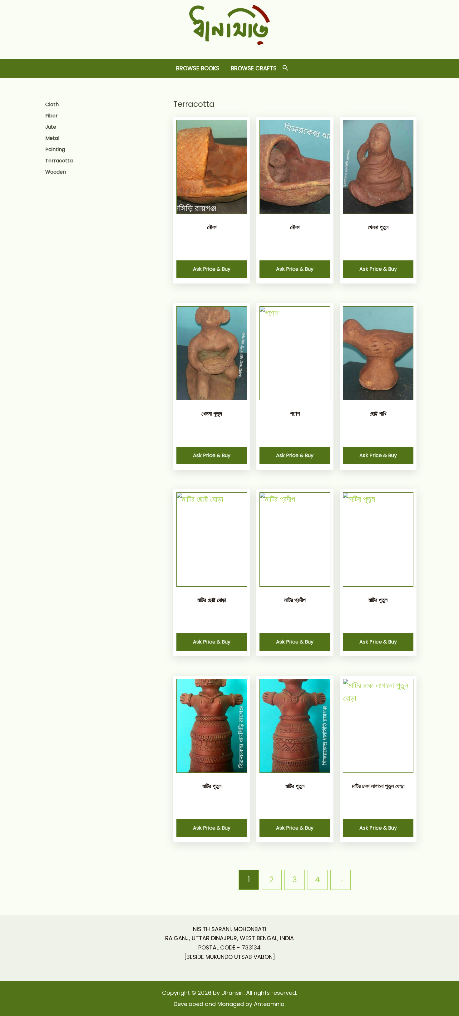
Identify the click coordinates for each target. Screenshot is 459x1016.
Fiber (51, 115)
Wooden (55, 171)
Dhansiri (230, 50)
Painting (55, 149)
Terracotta (59, 160)
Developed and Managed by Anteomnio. (229, 1004)
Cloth (52, 104)
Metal (52, 138)
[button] (285, 68)
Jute (50, 127)
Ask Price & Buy (211, 269)
